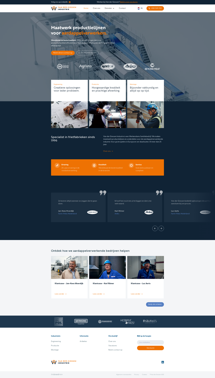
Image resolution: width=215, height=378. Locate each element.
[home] (63, 8)
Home (86, 8)
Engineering (56, 341)
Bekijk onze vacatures (129, 2)
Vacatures (112, 346)
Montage (55, 350)
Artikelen (83, 341)
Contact (122, 8)
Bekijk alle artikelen (155, 304)
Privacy (136, 374)
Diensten (108, 8)
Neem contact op (115, 350)
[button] (109, 8)
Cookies (144, 374)
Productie (55, 346)
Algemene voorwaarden (123, 374)
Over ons (96, 8)
